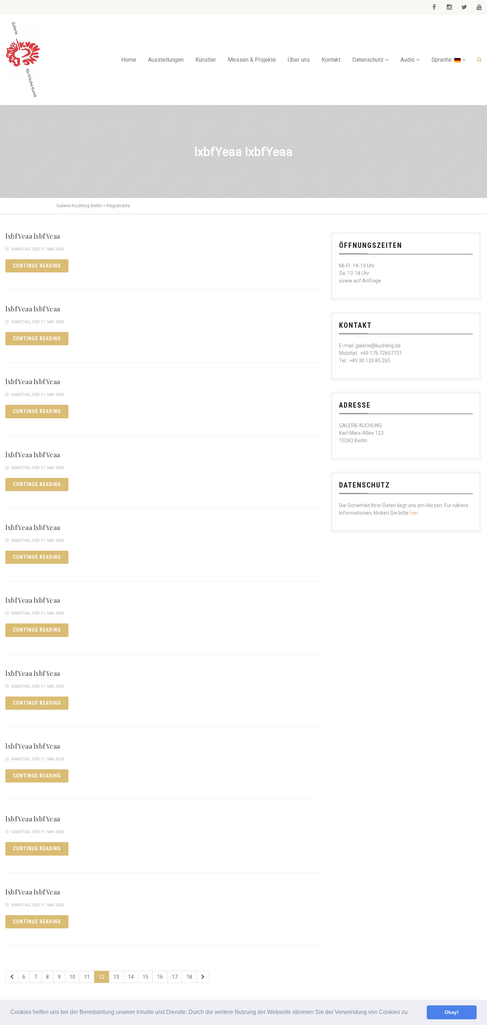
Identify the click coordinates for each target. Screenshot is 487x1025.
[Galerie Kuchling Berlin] (23, 59)
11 (87, 977)
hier (414, 513)
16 (160, 977)
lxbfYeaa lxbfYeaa (32, 236)
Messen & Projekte (252, 59)
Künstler (205, 59)
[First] (11, 977)
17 (175, 977)
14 (131, 977)
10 (72, 977)
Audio (407, 59)
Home (128, 59)
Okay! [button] (452, 1012)
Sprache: (442, 59)
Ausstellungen (166, 59)
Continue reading (37, 266)
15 (145, 977)
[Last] (202, 977)
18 (189, 977)
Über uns (299, 59)
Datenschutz (368, 59)
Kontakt (331, 59)
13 (116, 977)
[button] (411, 1013)
